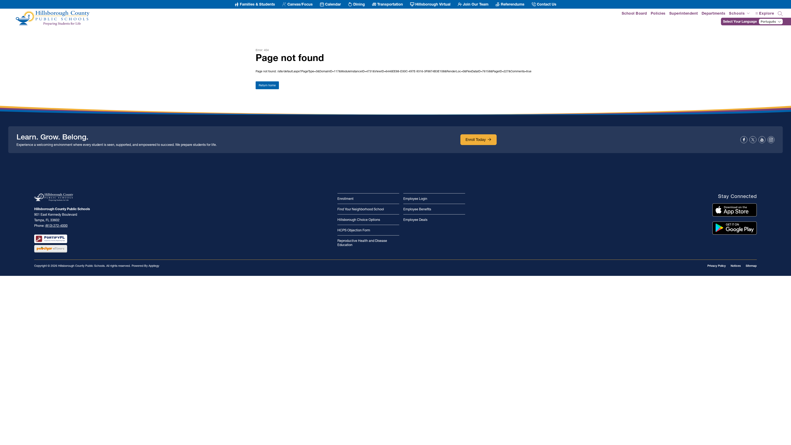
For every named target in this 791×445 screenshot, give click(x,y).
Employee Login (415, 199)
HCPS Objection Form (353, 230)
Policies (658, 13)
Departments (713, 13)
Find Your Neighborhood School (360, 209)
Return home (267, 85)
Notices (736, 266)
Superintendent (683, 13)
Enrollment (345, 199)
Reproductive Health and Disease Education (362, 243)
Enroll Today (476, 139)
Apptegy (154, 266)
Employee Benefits (417, 209)
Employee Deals (415, 220)
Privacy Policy (716, 266)
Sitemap (751, 266)
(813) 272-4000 (56, 226)
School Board (634, 13)
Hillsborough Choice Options (358, 220)
